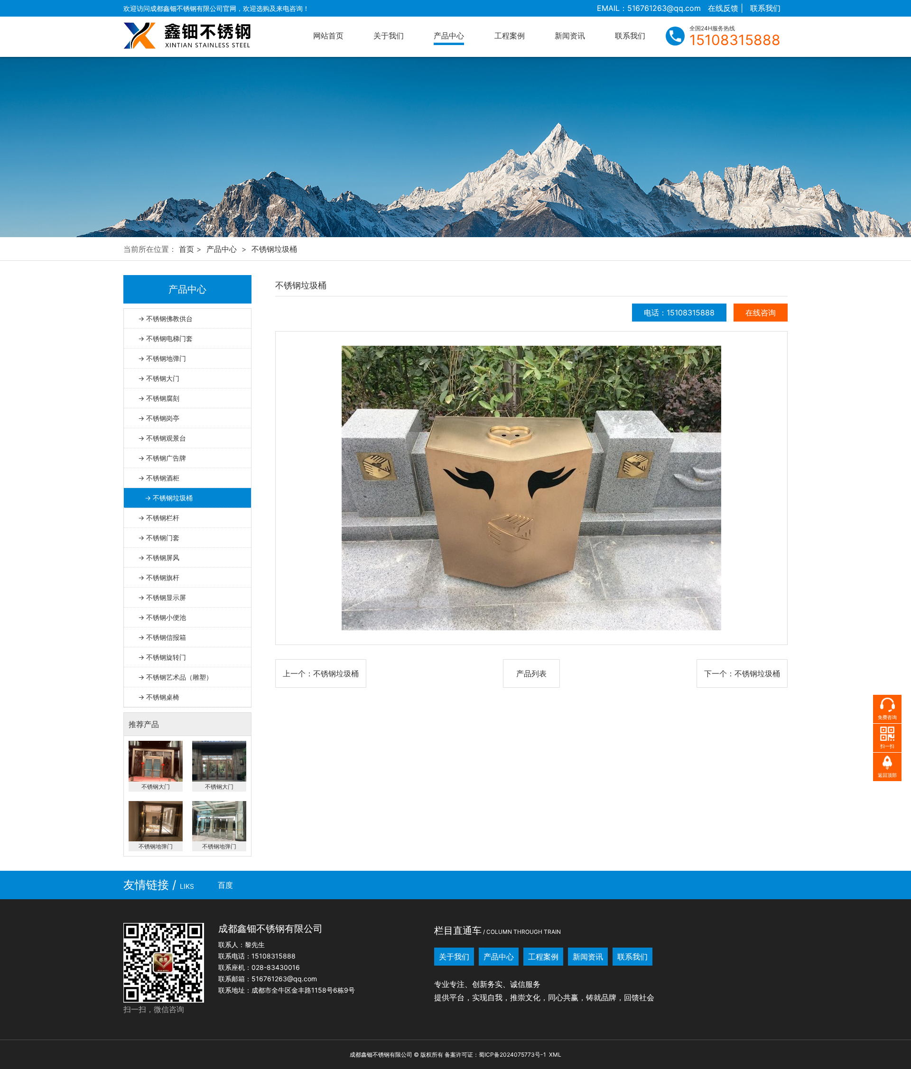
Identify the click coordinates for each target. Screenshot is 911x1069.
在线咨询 (760, 312)
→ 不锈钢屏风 (158, 557)
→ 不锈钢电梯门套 (165, 338)
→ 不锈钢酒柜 (158, 478)
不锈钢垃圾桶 (274, 249)
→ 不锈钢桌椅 (158, 697)
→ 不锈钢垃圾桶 (169, 498)
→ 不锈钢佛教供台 (165, 318)
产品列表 (531, 673)
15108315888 (735, 40)
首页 (186, 249)
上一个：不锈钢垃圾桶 (321, 673)
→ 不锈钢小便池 (162, 617)
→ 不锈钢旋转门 (162, 657)
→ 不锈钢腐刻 (158, 398)
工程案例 (509, 35)
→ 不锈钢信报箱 (162, 637)
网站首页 (328, 35)
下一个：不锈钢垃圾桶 (742, 673)
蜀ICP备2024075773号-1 (512, 1054)
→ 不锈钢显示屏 (162, 597)
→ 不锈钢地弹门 (162, 358)
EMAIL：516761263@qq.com (649, 8)
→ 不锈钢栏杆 (158, 518)
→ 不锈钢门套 (158, 538)
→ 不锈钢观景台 (162, 438)
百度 (225, 885)
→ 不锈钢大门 (158, 378)
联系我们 (765, 8)
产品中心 (449, 35)
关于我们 (388, 35)
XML (555, 1054)
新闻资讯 (570, 35)
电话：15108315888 (679, 312)
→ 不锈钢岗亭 (158, 418)
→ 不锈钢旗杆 (158, 577)
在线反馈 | (725, 8)
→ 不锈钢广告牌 (162, 458)
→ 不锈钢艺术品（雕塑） (175, 677)
